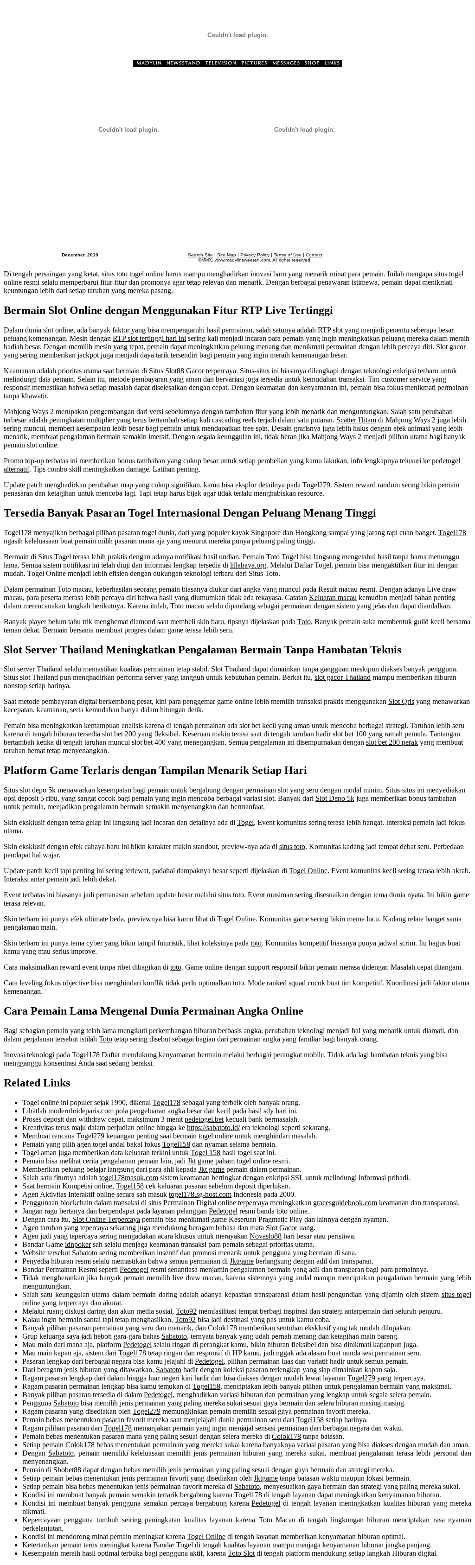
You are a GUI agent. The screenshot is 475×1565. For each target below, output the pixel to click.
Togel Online (308, 871)
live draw (186, 1278)
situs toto (115, 274)
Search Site (200, 254)
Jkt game (200, 1161)
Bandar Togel (173, 1545)
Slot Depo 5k (334, 798)
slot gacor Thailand (343, 677)
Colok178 (222, 1328)
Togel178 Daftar (96, 1055)
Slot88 (174, 371)
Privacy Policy (255, 254)
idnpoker (78, 1244)
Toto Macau (277, 1520)
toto (256, 943)
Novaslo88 (266, 1236)
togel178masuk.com (128, 1178)
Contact (314, 254)
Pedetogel (223, 1211)
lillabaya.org (248, 565)
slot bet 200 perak (392, 742)
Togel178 (452, 533)
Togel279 (316, 485)
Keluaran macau (333, 597)
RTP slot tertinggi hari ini (149, 338)
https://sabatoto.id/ (213, 1127)
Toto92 (186, 1311)
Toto (304, 622)
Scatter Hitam (356, 420)
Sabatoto (84, 1253)
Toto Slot (241, 1553)
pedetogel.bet (204, 1119)
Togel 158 (205, 1152)
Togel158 (176, 1144)
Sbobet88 (67, 1470)
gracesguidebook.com (345, 1203)
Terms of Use (288, 254)
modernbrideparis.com (81, 1111)
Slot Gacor (281, 1228)
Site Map (226, 254)
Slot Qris (401, 701)
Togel (245, 822)
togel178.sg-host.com (200, 1194)
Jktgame (242, 1261)
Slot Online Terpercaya (106, 1219)
